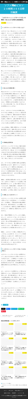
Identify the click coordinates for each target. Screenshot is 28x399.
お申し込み (11, 390)
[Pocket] (3, 311)
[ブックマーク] (14, 309)
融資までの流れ (7, 393)
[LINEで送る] (21, 309)
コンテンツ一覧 (21, 393)
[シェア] (8, 309)
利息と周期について (19, 390)
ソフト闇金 (4, 22)
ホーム (5, 390)
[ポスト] (3, 309)
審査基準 (14, 393)
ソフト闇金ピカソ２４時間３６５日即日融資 (14, 9)
